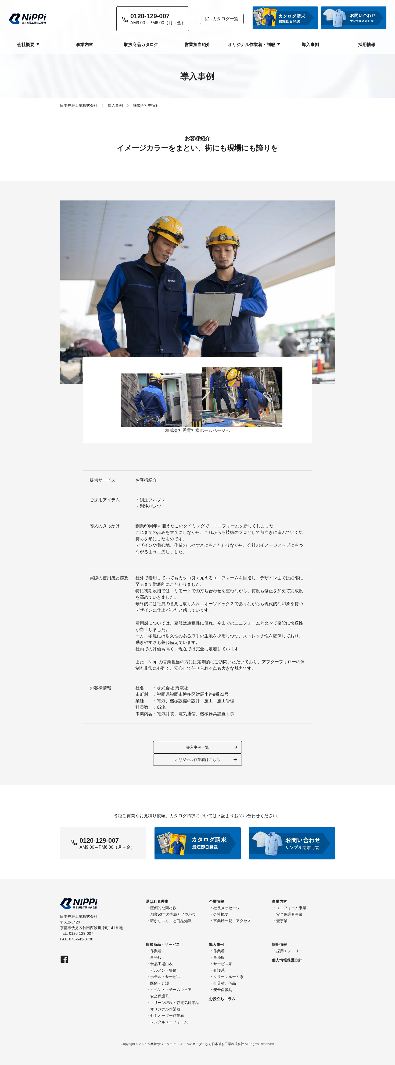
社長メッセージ (226, 908)
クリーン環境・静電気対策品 (174, 1002)
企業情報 (216, 901)
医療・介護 (159, 983)
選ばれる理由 (157, 901)
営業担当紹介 (197, 44)
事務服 (155, 957)
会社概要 (220, 914)
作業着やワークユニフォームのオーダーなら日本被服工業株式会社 (195, 1044)
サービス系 (222, 964)
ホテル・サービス (165, 977)
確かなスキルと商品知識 (171, 921)
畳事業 (282, 921)
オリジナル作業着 (165, 1009)
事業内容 (84, 44)
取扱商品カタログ (141, 44)
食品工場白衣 (161, 964)
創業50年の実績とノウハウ (173, 914)
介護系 (219, 970)
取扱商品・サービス (163, 944)
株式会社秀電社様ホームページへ (197, 430)
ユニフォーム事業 (291, 908)
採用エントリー (289, 951)
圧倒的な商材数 (163, 908)
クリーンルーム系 (228, 977)
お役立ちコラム (222, 999)
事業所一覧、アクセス (232, 921)
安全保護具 (159, 996)
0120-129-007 (99, 840)
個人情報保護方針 (287, 960)
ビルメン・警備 (163, 970)
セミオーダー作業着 (167, 1015)
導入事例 (310, 44)
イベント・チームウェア (171, 990)
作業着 (155, 951)
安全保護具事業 (289, 914)
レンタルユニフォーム (169, 1022)
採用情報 (366, 44)
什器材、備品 (224, 983)
